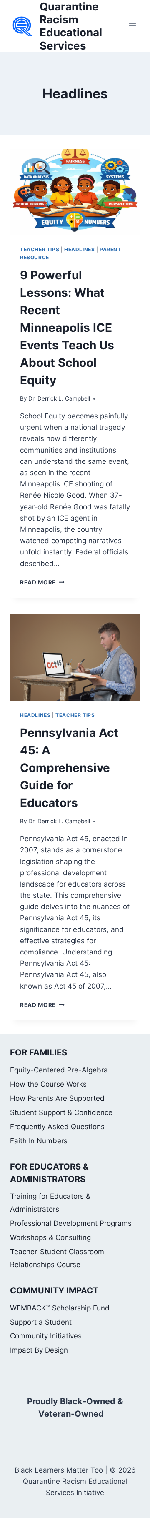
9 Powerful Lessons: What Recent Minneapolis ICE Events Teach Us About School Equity (67, 327)
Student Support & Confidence (61, 1112)
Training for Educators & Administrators (50, 1202)
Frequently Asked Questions (57, 1126)
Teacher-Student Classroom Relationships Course (57, 1258)
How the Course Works (48, 1084)
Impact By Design (39, 1350)
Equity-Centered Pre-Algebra (59, 1070)
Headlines (79, 249)
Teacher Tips (39, 249)
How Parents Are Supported (57, 1098)
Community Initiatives (46, 1336)
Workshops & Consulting (50, 1237)
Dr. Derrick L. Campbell (59, 398)
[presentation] (75, 192)
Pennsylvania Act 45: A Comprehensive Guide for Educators (69, 768)
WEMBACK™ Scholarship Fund (60, 1308)
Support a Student (41, 1322)
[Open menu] (132, 26)
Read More (42, 582)
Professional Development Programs (71, 1223)
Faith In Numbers (39, 1141)
